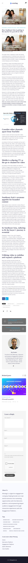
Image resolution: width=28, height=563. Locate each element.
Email (5, 438)
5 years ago (9, 401)
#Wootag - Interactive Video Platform (16, 530)
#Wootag (5, 530)
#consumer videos (20, 303)
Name (5, 430)
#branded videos (11, 303)
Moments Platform (7, 542)
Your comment (7, 417)
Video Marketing (21, 27)
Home (3, 540)
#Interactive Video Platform (8, 526)
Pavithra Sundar (4, 401)
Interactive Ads (11, 27)
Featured (4, 27)
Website (6, 445)
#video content (16, 305)
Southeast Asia (11, 288)
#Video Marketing (6, 307)
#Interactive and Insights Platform (10, 524)
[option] (14, 390)
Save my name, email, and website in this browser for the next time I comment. (14, 456)
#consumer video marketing (17, 519)
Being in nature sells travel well (15, 330)
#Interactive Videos (6, 305)
